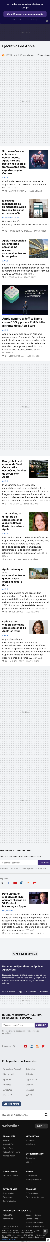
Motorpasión (31, 1175)
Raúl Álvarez (15, 504)
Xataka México (9, 1215)
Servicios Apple (10, 218)
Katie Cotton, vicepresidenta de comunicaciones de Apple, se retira (14, 626)
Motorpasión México (35, 1226)
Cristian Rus (15, 277)
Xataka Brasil (8, 1219)
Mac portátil (8, 1074)
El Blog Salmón (32, 1193)
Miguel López (16, 612)
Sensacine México (34, 1219)
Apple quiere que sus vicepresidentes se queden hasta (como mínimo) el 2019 (14, 577)
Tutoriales (43, 991)
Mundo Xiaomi (9, 1156)
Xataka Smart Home (11, 1152)
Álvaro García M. (18, 191)
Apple (5, 177)
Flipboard (34, 882)
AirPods (29, 1074)
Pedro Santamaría (18, 933)
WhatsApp (7, 1090)
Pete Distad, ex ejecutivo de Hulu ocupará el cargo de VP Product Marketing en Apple (14, 900)
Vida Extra (30, 1144)
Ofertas (29, 1084)
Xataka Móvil (8, 1144)
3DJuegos (30, 1140)
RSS (28, 882)
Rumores (7, 1084)
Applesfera (7, 1148)
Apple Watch (31, 1079)
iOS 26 (29, 1095)
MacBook (30, 1090)
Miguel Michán (16, 356)
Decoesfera (8, 1197)
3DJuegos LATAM (33, 1215)
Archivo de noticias (26, 954)
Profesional (9, 911)
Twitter (2, 882)
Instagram (21, 882)
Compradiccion (9, 1201)
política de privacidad (37, 868)
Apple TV (7, 1079)
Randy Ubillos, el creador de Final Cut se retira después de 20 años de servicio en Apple (14, 469)
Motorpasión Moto (34, 1179)
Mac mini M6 (27, 55)
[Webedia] (10, 1127)
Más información (9, 1239)
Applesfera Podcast (27, 991)
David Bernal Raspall (21, 231)
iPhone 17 (7, 1095)
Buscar (46, 1114)
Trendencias (8, 1193)
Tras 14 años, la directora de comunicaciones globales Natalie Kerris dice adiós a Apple (13, 521)
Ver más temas (11, 1104)
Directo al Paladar (10, 1175)
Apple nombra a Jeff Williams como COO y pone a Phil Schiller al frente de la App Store (23, 322)
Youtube (15, 882)
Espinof (29, 1162)
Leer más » (12, 188)
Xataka (6, 1140)
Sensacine (30, 1158)
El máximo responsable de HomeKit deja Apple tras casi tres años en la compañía (14, 207)
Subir (39, 1126)
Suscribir (43, 863)
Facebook (9, 882)
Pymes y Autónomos (35, 1197)
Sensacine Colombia (34, 1222)
